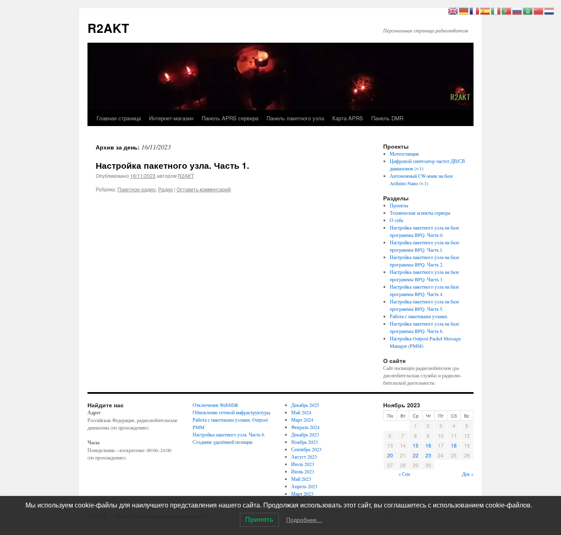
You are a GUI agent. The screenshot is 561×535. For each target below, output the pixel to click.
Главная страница (119, 118)
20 (390, 455)
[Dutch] (549, 10)
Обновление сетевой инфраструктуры (231, 412)
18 (454, 445)
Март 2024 (302, 419)
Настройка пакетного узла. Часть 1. (172, 165)
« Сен (404, 474)
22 (415, 455)
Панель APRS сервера (230, 118)
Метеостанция (404, 153)
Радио (165, 189)
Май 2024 (301, 412)
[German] (464, 10)
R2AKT (108, 28)
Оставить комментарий (204, 189)
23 (428, 455)
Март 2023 (302, 493)
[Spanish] (485, 10)
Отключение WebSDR (215, 405)
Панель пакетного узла (295, 118)
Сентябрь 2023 (306, 449)
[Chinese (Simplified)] (538, 10)
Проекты (399, 205)
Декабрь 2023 (305, 434)
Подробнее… (304, 520)
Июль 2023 (302, 464)
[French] (474, 10)
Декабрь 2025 (305, 405)
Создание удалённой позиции (222, 442)
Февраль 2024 (305, 427)
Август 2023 (304, 456)
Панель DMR (387, 118)
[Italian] (496, 10)
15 (415, 445)
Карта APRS (347, 118)
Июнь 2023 (302, 471)
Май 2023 (301, 478)
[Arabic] (528, 10)
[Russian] (517, 10)
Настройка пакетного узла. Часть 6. (229, 434)
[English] (453, 10)
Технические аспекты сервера (420, 212)
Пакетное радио (136, 189)
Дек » (468, 474)
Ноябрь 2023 (304, 442)
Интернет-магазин (171, 118)
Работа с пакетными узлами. (419, 316)
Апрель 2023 (304, 486)
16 (428, 445)
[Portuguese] (506, 10)
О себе (396, 220)
